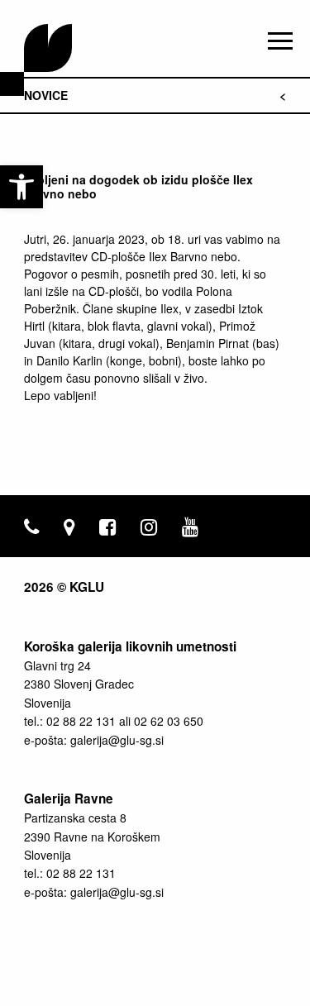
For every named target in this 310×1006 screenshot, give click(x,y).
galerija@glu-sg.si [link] (117, 740)
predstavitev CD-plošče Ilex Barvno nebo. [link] (132, 256)
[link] (21, 186)
